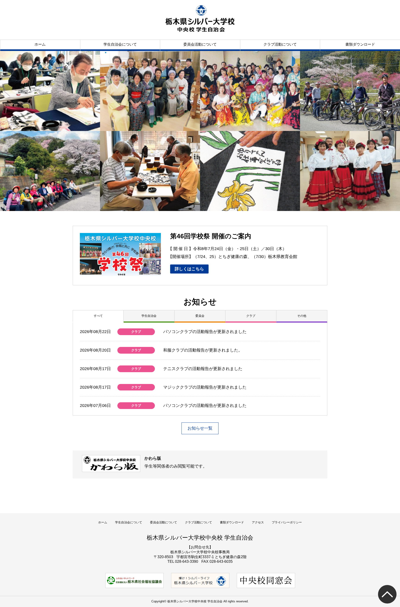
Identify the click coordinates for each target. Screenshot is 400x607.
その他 (301, 316)
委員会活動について (200, 44)
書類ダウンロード (360, 44)
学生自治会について (120, 44)
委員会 (199, 316)
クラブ (250, 316)
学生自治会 (148, 316)
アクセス (258, 522)
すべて (98, 316)
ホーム (40, 44)
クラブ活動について (280, 44)
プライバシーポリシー (287, 522)
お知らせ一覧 (200, 428)
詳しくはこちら (189, 269)
